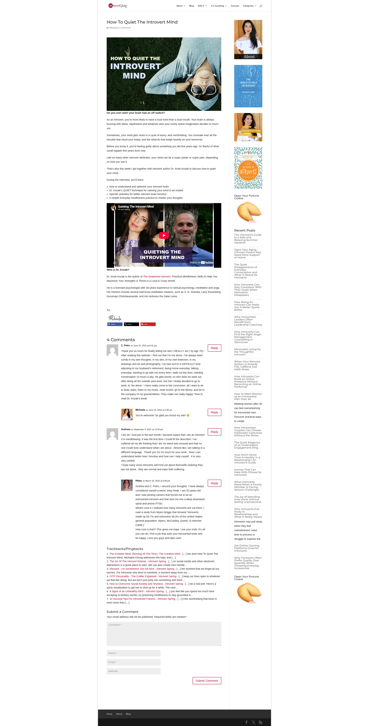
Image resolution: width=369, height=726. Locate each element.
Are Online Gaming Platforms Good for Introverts (246, 548)
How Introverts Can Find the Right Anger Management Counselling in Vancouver (247, 337)
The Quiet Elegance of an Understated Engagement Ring (247, 445)
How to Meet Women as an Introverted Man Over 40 (248, 396)
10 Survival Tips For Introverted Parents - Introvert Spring (142, 598)
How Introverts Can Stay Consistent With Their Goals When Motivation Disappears (247, 290)
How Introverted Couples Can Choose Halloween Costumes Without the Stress (248, 431)
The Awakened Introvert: (157, 276)
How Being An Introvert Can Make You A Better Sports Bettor (247, 306)
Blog (191, 6)
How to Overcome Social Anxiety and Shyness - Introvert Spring (146, 583)
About (179, 6)
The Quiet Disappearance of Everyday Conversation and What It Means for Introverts (246, 271)
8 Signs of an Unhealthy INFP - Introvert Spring (137, 591)
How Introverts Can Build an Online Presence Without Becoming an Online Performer (247, 381)
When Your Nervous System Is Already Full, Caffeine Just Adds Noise (247, 365)
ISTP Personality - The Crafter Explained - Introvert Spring (143, 576)
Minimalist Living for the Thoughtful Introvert (247, 352)
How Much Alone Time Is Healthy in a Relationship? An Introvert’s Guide (247, 458)
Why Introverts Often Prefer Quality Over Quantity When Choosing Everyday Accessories (248, 563)
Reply (214, 348)
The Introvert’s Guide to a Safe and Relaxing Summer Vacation (247, 238)
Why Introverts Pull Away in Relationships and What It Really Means (248, 512)
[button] (115, 324)
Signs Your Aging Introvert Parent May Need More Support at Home (247, 253)
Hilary (138, 480)
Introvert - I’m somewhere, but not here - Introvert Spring (142, 568)
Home (109, 714)
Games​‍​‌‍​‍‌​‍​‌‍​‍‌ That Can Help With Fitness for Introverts (248, 472)
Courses (235, 6)
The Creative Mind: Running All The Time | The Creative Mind (145, 553)
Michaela (113, 28)
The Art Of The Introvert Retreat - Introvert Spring (138, 561)
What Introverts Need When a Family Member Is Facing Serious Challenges (248, 485)
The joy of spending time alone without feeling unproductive (247, 499)
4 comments (125, 28)
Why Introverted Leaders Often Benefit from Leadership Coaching (248, 320)
